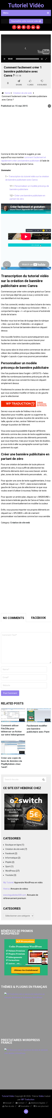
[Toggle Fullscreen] (46, 59)
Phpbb (8, 862)
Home (7, 93)
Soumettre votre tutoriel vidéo (25, 21)
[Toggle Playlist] (42, 59)
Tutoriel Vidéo (26, 5)
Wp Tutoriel (8, 882)
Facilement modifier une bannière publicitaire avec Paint (38, 728)
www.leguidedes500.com (14, 895)
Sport (7, 866)
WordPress (10, 871)
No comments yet (13, 619)
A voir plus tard (41, 1106)
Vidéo (41, 1096)
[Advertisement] (26, 131)
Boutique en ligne (13, 845)
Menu (5, 13)
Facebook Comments (38, 619)
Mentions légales (37, 1103)
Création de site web (22, 93)
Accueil (8, 1103)
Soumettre (24, 1106)
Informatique (11, 858)
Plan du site (9, 1106)
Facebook (9, 853)
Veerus (6, 889)
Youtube (9, 875)
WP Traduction (27, 1099)
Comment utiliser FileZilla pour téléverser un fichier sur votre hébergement (13, 730)
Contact (20, 1103)
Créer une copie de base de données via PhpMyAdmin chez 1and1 (11, 762)
